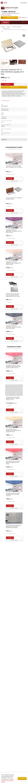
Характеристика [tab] (5, 100)
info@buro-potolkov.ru (6, 15)
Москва (25, 2)
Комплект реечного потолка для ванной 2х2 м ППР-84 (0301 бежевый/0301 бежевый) (13, 526)
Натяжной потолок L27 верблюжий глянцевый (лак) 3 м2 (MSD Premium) (14, 231)
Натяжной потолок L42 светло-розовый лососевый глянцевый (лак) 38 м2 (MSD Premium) (13, 366)
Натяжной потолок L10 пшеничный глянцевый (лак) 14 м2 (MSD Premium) (13, 430)
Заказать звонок (10, 17)
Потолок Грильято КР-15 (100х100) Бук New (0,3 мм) (14, 198)
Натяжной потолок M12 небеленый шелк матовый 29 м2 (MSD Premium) (13, 263)
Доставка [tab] (4, 139)
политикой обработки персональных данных (7, 780)
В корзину (7, 84)
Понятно (22, 778)
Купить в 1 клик (14, 87)
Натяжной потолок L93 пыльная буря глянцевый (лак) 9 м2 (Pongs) (14, 166)
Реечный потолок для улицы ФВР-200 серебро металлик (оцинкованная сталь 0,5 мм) (12, 295)
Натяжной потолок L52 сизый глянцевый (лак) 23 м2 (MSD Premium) (13, 494)
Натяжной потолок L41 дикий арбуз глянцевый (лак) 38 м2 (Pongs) (13, 462)
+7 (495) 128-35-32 (8, 11)
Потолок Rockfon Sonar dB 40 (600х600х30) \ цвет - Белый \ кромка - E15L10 (12, 398)
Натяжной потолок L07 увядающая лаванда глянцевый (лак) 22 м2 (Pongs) (13, 327)
